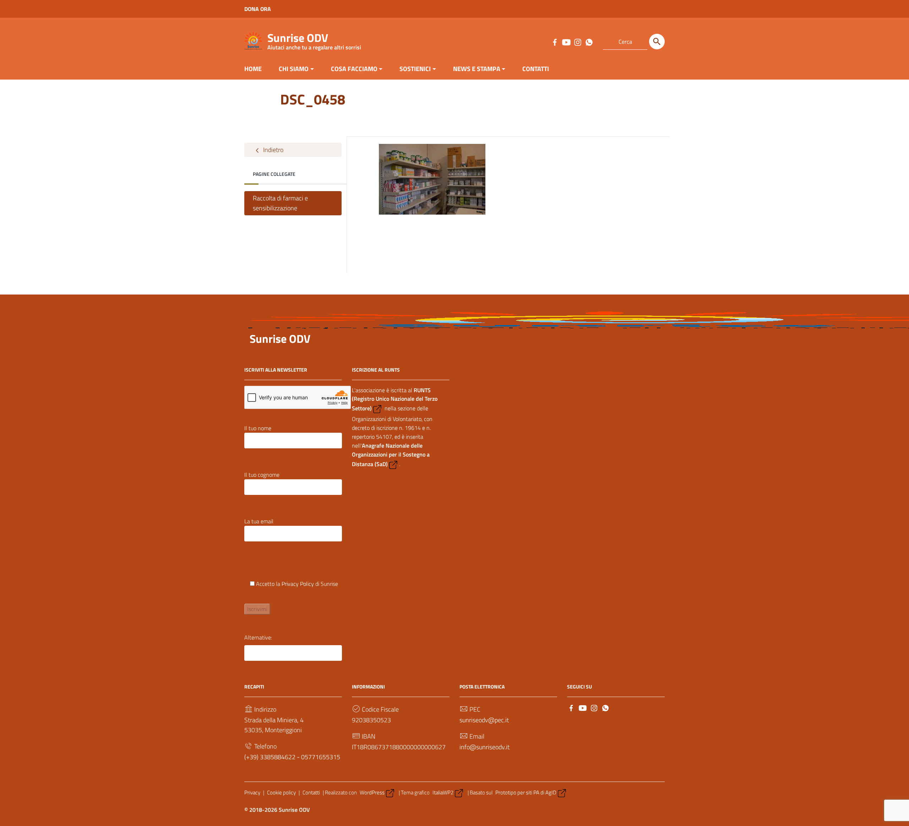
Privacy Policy (298, 583)
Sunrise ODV (314, 39)
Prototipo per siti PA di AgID (525, 792)
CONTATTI (535, 69)
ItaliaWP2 (442, 792)
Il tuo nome (257, 428)
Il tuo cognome (261, 474)
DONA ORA (257, 9)
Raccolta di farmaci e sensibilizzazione (280, 203)
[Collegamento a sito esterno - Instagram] (577, 41)
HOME (253, 69)
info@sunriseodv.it (484, 747)
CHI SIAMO (294, 69)
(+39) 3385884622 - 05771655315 (292, 757)
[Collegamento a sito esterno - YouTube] (566, 41)
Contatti (311, 792)
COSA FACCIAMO (354, 69)
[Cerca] (657, 41)
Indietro (272, 150)
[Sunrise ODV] (253, 40)
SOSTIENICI (415, 69)
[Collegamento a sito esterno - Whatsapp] (588, 41)
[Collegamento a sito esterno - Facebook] (554, 41)
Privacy (252, 792)
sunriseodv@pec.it (484, 720)
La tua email (258, 521)
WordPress (372, 792)
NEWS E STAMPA (476, 69)
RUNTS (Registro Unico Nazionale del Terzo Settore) (394, 399)
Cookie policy (281, 792)
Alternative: (258, 637)
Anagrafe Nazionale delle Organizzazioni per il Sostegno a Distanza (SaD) (391, 454)
